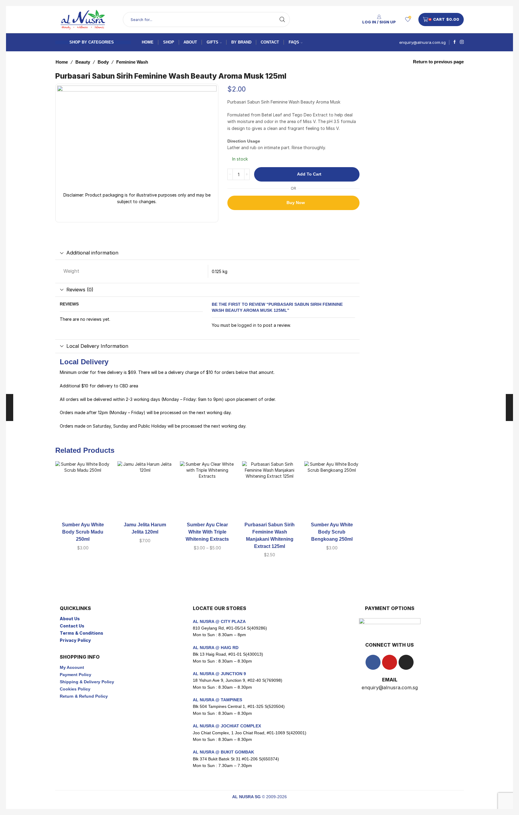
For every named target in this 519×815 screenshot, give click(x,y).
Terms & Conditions (81, 633)
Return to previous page (438, 61)
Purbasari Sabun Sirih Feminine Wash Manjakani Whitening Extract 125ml (269, 535)
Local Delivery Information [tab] (97, 346)
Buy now (296, 202)
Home (147, 42)
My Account (72, 667)
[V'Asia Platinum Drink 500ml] (376, 104)
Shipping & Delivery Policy (87, 681)
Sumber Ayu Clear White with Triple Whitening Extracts (207, 532)
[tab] (207, 253)
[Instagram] (462, 42)
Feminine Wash (132, 62)
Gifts (212, 42)
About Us (70, 618)
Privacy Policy (75, 640)
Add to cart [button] (83, 506)
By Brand (241, 42)
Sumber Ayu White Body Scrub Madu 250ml (83, 532)
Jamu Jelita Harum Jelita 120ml (145, 528)
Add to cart (309, 174)
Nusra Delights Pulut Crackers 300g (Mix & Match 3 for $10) (425, 138)
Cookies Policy (75, 689)
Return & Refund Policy (84, 696)
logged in (247, 325)
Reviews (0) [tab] (79, 290)
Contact (270, 42)
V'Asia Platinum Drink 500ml (425, 92)
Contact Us (72, 625)
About (190, 42)
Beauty (82, 62)
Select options (207, 506)
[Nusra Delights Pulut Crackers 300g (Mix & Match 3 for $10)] (376, 150)
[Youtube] (389, 662)
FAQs (294, 42)
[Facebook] (455, 42)
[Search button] (282, 19)
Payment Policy (75, 674)
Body (103, 62)
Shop (168, 42)
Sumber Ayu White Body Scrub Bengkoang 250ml (332, 532)
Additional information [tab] (92, 253)
